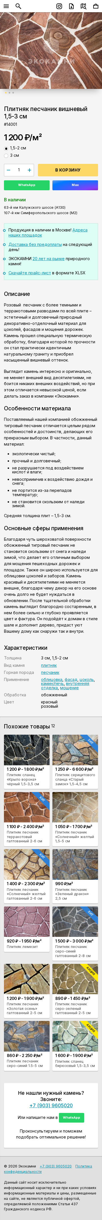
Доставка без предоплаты (35, 244)
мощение (69, 687)
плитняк (49, 665)
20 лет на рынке (49, 258)
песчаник (50, 672)
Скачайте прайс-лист (29, 272)
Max (75, 185)
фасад (71, 679)
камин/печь (52, 683)
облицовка (51, 679)
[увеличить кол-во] (29, 170)
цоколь (87, 679)
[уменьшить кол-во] (8, 170)
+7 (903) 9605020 (51, 1105)
